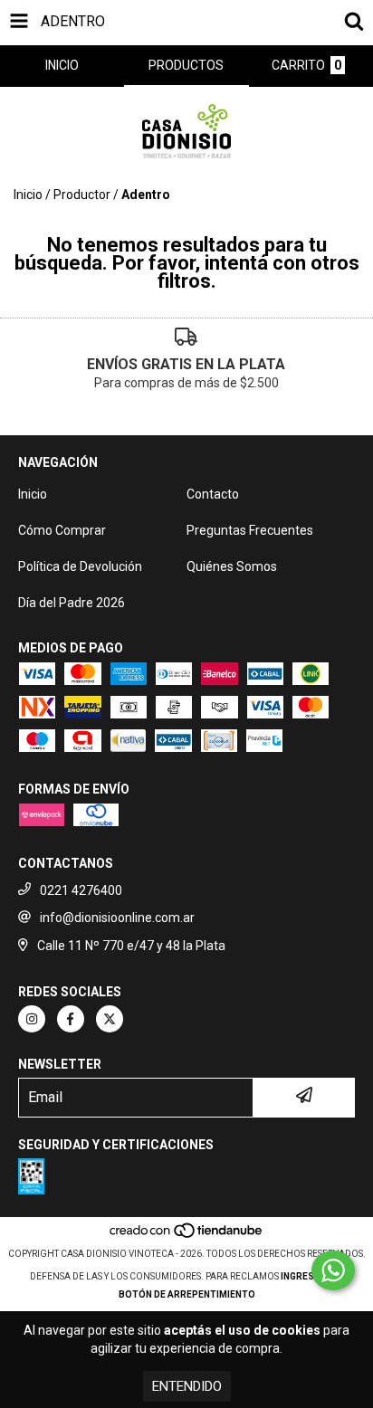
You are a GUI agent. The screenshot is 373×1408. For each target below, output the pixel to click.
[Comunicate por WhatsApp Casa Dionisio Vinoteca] (333, 1270)
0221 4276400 (81, 890)
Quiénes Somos (231, 566)
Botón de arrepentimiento (187, 1294)
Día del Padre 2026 (71, 602)
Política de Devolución (80, 566)
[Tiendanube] (187, 1236)
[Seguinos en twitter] (109, 1018)
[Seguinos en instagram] (31, 1018)
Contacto (212, 494)
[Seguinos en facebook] (70, 1018)
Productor (81, 194)
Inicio (28, 194)
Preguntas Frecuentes (249, 530)
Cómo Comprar (62, 530)
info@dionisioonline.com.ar (117, 917)
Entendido (187, 1386)
